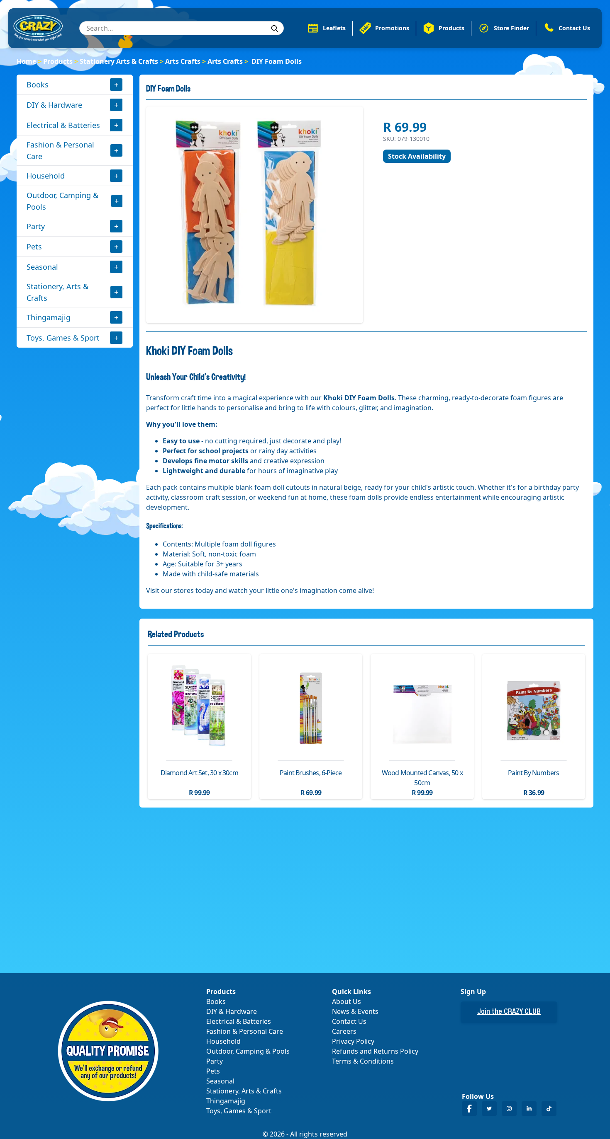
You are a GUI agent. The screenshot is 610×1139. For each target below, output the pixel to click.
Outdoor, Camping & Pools (62, 201)
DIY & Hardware (54, 105)
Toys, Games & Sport (63, 338)
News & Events (355, 1011)
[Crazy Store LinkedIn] (529, 1108)
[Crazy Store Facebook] (469, 1108)
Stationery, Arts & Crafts (57, 292)
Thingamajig (49, 317)
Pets (34, 246)
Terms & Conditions (363, 1061)
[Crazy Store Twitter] (489, 1108)
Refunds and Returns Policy (375, 1051)
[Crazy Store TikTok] (549, 1108)
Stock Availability (417, 156)
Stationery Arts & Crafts (119, 61)
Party (36, 226)
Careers (344, 1031)
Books (38, 84)
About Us (346, 1001)
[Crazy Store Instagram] (509, 1108)
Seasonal (42, 267)
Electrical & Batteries (63, 125)
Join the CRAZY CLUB (509, 1012)
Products (58, 61)
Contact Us (349, 1021)
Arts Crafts (182, 61)
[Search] (275, 28)
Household (46, 176)
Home (26, 61)
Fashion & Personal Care (60, 150)
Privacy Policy (353, 1041)
